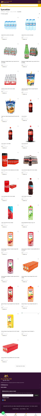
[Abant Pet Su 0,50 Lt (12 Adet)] (10, 25)
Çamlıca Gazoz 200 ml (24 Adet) (8, 88)
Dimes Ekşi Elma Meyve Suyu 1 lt (28, 222)
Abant (2, 36)
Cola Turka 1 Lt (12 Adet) (26, 196)
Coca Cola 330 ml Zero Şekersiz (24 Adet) (10, 169)
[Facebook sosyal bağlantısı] (3, 400)
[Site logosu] (6, 1)
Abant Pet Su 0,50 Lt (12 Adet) (7, 35)
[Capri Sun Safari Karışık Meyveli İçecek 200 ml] (10, 106)
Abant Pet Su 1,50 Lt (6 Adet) (27, 35)
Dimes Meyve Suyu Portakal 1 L (28, 331)
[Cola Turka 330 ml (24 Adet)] (10, 213)
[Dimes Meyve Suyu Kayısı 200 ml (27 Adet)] (10, 321)
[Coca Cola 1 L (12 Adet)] (10, 134)
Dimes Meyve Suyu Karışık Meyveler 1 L (30, 303)
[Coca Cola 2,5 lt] (31, 134)
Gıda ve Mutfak (13, 11)
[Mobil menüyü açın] (39, 2)
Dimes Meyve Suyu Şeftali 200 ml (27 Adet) (10, 357)
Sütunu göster (5, 13)
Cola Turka (24, 197)
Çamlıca (2, 90)
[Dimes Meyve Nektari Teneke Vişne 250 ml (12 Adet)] (10, 266)
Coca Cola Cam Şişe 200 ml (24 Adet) (29, 169)
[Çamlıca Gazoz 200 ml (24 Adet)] (10, 79)
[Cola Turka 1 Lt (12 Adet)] (31, 186)
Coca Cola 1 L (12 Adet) (6, 143)
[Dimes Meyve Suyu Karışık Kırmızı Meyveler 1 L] (10, 294)
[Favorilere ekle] (18, 17)
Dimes (2, 251)
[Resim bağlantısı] (6, 377)
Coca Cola (23, 117)
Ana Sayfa (3, 11)
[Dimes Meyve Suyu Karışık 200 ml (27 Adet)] (31, 266)
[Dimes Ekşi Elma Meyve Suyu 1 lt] (31, 213)
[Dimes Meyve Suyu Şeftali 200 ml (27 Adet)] (10, 348)
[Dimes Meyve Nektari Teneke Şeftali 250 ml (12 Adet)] (31, 239)
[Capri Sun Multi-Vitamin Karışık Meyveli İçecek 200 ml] (31, 79)
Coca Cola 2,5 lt (25, 143)
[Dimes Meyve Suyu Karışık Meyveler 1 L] (31, 294)
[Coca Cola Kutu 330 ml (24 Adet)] (10, 186)
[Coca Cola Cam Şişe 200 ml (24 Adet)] (31, 160)
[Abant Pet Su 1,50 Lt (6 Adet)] (31, 25)
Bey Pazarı (3, 63)
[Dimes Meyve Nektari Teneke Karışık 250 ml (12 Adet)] (10, 239)
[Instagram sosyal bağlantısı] (5, 400)
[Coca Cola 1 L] (31, 106)
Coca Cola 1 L (24, 116)
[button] (3, 413)
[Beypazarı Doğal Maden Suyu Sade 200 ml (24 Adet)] (10, 51)
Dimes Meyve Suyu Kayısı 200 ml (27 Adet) (10, 331)
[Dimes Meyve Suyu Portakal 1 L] (31, 321)
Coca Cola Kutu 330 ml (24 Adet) (8, 196)
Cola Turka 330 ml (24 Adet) (7, 222)
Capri (23, 91)
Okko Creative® (17, 406)
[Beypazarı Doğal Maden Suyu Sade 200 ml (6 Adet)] (31, 51)
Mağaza (7, 11)
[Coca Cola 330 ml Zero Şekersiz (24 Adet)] (10, 160)
